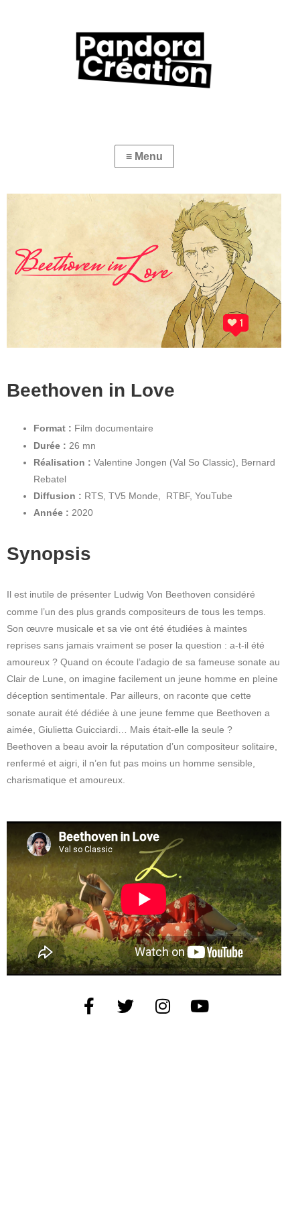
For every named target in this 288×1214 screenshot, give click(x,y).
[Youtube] (199, 1005)
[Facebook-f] (89, 1005)
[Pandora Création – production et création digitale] (144, 60)
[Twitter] (126, 1005)
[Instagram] (162, 1005)
